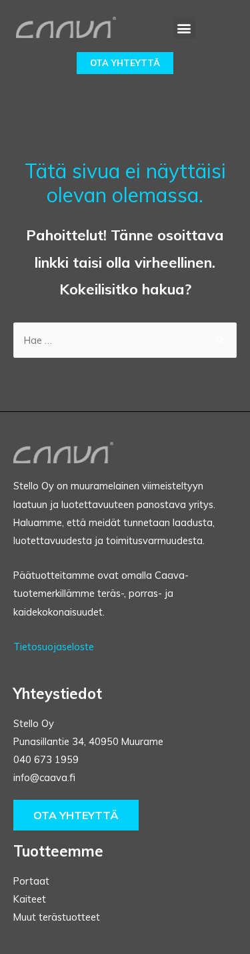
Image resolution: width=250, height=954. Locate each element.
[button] (184, 28)
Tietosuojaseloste (53, 646)
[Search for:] (125, 340)
